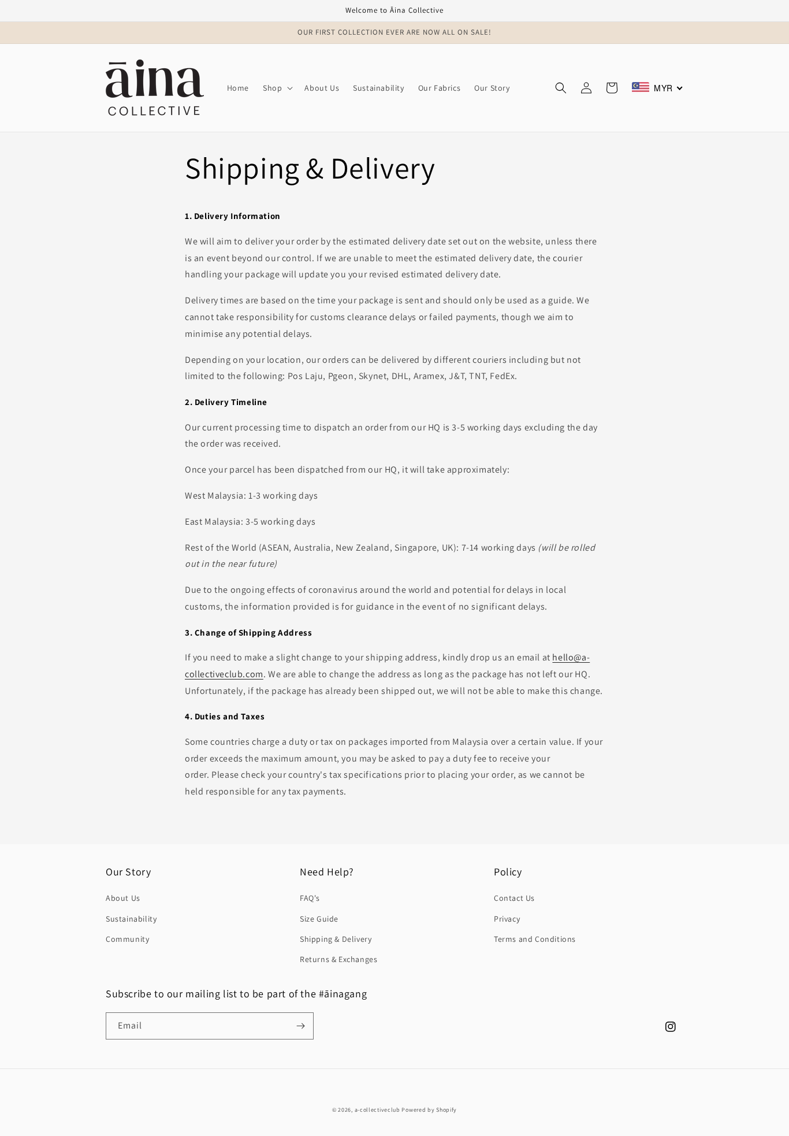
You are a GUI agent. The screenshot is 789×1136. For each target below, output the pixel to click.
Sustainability (131, 919)
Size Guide (319, 919)
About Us (123, 898)
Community (127, 939)
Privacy (507, 919)
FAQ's (310, 898)
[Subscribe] (300, 1026)
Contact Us (514, 898)
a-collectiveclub (377, 1109)
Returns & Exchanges (338, 959)
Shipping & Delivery (335, 939)
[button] (276, 88)
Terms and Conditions (535, 939)
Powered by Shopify (429, 1109)
